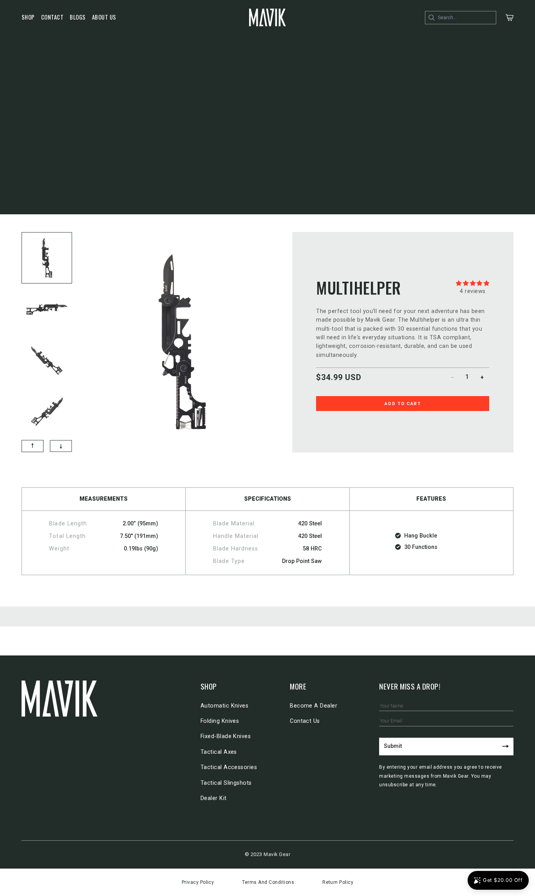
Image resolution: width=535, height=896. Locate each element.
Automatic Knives (225, 705)
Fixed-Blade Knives (226, 736)
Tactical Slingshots (226, 783)
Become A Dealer (313, 705)
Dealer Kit (214, 798)
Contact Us (305, 721)
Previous (17, 334)
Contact (52, 17)
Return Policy (337, 882)
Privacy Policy (198, 882)
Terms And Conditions (268, 882)
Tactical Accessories (229, 767)
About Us (104, 17)
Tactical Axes (219, 752)
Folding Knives (220, 721)
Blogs (77, 17)
